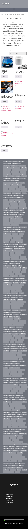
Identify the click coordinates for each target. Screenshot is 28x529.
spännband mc (6, 212)
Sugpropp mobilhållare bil (20, 199)
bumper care (11, 403)
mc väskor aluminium (7, 284)
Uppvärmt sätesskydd (7, 178)
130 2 (9, 465)
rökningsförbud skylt (7, 246)
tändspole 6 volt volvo (7, 191)
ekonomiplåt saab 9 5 (23, 380)
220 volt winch (6, 463)
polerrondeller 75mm (15, 259)
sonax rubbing (6, 214)
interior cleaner (6, 342)
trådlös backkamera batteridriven (16, 184)
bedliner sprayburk (22, 429)
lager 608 (10, 316)
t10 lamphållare (12, 197)
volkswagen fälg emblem (16, 163)
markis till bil (19, 286)
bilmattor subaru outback (22, 418)
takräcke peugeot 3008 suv (16, 193)
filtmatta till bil (22, 369)
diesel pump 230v (11, 395)
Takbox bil (21, 195)
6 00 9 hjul (5, 459)
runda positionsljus (19, 242)
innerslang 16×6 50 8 (19, 342)
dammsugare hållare (19, 395)
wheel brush (15, 161)
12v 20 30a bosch (13, 469)
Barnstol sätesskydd (7, 433)
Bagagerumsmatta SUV (12, 435)
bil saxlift (5, 427)
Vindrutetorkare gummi (7, 167)
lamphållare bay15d (23, 314)
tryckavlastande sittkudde (15, 180)
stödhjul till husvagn (21, 201)
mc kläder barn (21, 284)
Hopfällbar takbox (6, 348)
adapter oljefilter (19, 452)
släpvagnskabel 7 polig (14, 225)
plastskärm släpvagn (14, 261)
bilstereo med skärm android (21, 414)
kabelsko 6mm (16, 335)
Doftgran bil (18, 386)
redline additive (6, 252)
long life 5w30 (15, 295)
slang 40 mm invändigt (16, 229)
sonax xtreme (23, 212)
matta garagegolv (6, 286)
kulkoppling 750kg (17, 318)
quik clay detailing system (19, 252)
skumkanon (21, 233)
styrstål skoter (6, 201)
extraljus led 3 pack (23, 378)
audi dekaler (6, 446)
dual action (11, 382)
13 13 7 (5, 467)
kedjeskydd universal (22, 331)
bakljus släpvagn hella (22, 433)
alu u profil (5, 452)
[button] (14, 9)
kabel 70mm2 (22, 335)
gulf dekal (20, 359)
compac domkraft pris (7, 401)
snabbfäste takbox (6, 225)
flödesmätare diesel (7, 369)
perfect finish (14, 265)
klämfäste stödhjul (19, 327)
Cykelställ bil (22, 397)
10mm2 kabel (24, 469)
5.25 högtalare (17, 459)
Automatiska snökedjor (7, 444)
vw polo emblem (21, 161)
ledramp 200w (6, 299)
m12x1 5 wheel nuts (7, 293)
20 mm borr (12, 463)
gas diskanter (17, 363)
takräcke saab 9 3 (24, 191)
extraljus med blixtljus (7, 378)
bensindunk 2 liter (6, 429)
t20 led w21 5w (6, 197)
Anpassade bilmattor (7, 450)
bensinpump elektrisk (23, 427)
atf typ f (23, 448)
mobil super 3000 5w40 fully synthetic (21, 280)
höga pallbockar (6, 350)
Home (2, 14)
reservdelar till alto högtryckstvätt (19, 248)
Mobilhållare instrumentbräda (8, 280)
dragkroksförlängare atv (7, 384)
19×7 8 (23, 463)
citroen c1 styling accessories (16, 401)
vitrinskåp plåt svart (14, 165)
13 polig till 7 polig (14, 465)
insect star (12, 342)
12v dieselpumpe (19, 467)
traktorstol (22, 182)
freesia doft (11, 367)
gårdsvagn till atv (22, 365)
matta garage (13, 286)
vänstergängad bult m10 (16, 174)
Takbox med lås (16, 195)
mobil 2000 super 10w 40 (7, 282)
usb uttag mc (18, 176)
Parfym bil (19, 265)
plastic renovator (21, 261)
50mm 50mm (11, 459)
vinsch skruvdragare (22, 165)
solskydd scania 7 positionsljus (8, 216)
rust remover (12, 242)
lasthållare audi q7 (15, 310)
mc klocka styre (14, 284)
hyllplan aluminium (7, 344)
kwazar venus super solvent (8, 318)
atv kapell (12, 448)
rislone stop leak (21, 246)
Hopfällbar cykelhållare (14, 348)
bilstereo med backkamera (8, 416)
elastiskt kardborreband (14, 380)
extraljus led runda (15, 378)
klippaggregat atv (11, 327)
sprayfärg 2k (6, 208)
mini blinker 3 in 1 (16, 282)
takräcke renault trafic (7, 193)
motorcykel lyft (6, 276)
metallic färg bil (23, 282)
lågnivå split (6, 316)
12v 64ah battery (6, 469)
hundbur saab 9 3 (6, 346)
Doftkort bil (12, 386)
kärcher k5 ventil (15, 333)
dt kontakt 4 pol (17, 382)
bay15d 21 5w (6, 431)
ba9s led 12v (20, 435)
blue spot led (24, 412)
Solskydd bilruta (6, 218)
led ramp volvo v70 (6, 301)
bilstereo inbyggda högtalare (18, 416)
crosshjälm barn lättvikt (22, 399)
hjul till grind (13, 352)
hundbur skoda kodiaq (21, 344)
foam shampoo (17, 367)
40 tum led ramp (23, 459)
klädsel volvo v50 (6, 329)
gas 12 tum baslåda (15, 365)
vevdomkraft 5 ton (24, 167)
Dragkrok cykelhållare (23, 384)
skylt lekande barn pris (7, 233)
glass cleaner (6, 363)
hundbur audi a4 (13, 346)
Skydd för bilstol (15, 233)
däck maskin (6, 397)
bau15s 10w (11, 431)
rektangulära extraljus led (19, 250)
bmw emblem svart (7, 412)
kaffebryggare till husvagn (8, 335)
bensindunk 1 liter (14, 429)
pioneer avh (5, 263)
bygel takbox (5, 403)
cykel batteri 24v (14, 399)
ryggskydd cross (6, 242)
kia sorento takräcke (7, 331)
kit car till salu (13, 329)
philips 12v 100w (17, 263)
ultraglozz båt (23, 178)
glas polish (11, 363)
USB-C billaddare (11, 176)
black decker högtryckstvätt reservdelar (10, 414)
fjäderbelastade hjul (15, 369)
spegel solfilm (6, 210)
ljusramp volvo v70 (6, 297)
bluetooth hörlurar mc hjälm (16, 412)
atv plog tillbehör (6, 448)
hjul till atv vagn (19, 352)
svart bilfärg (5, 199)
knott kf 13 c (5, 327)
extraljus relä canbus (7, 376)
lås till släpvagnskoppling (8, 314)
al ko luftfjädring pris (12, 452)
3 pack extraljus (14, 461)
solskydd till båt (21, 214)
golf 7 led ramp (6, 361)
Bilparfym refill (13, 418)
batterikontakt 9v (17, 431)
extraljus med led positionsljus (17, 376)
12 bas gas (19, 469)
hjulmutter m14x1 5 (13, 350)
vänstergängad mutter (7, 174)
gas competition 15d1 (7, 365)
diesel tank (5, 395)
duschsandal (6, 382)
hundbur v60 (14, 344)
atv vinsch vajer (18, 446)
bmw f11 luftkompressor (16, 410)
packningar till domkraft (7, 267)
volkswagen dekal (6, 165)
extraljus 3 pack (6, 380)
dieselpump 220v (6, 393)
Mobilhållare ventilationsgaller (8, 278)
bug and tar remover (18, 403)
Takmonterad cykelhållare (8, 195)
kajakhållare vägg (22, 333)
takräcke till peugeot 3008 (16, 191)
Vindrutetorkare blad (16, 167)
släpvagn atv (15, 227)
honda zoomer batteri (23, 348)
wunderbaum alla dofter (7, 161)
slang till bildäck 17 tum (22, 227)
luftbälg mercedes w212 (7, 295)
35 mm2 (5, 461)
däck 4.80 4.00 (12, 397)
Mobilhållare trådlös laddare (19, 278)
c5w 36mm (24, 401)
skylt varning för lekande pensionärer (9, 231)
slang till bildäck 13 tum (7, 229)
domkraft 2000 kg (6, 386)
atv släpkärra (25, 446)
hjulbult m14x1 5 (6, 352)
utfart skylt (5, 176)
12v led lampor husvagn (11, 467)
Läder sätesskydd (16, 316)
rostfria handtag (15, 244)
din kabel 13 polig (24, 386)
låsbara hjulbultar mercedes (16, 312)
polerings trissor (6, 261)
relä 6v (12, 250)
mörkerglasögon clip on (13, 276)
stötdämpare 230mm (13, 201)
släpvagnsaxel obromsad (7, 227)
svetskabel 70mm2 (20, 197)
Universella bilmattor (15, 178)
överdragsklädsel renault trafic (8, 269)
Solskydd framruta (18, 216)
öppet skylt (24, 269)
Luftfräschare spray (15, 293)
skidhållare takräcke (13, 235)
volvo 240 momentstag (7, 163)
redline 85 (11, 252)
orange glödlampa (18, 269)
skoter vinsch (6, 235)
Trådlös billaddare (6, 184)
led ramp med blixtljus (14, 301)
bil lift (9, 427)
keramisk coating (14, 331)
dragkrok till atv (15, 384)
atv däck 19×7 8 (18, 448)
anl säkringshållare (15, 450)
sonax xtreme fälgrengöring (14, 212)
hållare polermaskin (7, 359)
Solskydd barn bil (13, 218)
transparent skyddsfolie (7, 182)
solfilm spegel (20, 218)
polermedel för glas (23, 259)
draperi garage (23, 382)
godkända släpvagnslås (13, 361)
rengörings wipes (6, 250)
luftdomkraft (21, 293)
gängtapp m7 (6, 367)
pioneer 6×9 (11, 263)
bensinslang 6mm (15, 427)
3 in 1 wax (19, 461)
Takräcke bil (24, 193)
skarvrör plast (20, 235)
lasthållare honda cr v (7, 310)
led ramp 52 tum (22, 301)
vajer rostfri (23, 174)
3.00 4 (9, 461)
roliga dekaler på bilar (23, 244)
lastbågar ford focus (7, 312)
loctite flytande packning (22, 295)
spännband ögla (12, 210)
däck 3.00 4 (17, 397)
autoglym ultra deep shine (17, 444)
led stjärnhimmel (12, 299)
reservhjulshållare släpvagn (8, 248)
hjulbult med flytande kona (22, 350)
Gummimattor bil (14, 359)
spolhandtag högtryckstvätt (13, 208)
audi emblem (25, 444)
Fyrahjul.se (5, 3)
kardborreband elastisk (7, 333)
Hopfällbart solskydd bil (21, 346)
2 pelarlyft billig (17, 463)
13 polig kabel (21, 465)
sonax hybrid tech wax (13, 214)
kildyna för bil (19, 329)
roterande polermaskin (7, 244)
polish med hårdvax (7, 259)
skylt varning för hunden (21, 231)
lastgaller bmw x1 (22, 310)
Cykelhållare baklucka (7, 399)
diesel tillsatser (20, 393)
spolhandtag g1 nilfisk (22, 208)
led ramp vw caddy (20, 299)
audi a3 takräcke (11, 446)
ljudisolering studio (14, 297)
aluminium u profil (23, 450)
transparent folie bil (16, 182)
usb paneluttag (24, 176)
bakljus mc (5, 435)
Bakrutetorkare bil (14, 433)
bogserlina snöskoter (7, 410)
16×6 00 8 (5, 465)
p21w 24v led (24, 267)
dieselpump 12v (13, 393)
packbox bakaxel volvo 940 (17, 267)
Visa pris (5, 76)
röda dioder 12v (14, 246)
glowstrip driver (21, 361)
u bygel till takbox (6, 180)
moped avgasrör (21, 276)
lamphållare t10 (15, 314)
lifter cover (21, 297)
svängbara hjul (11, 199)
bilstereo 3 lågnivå (6, 418)
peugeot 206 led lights (7, 265)
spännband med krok (20, 210)
